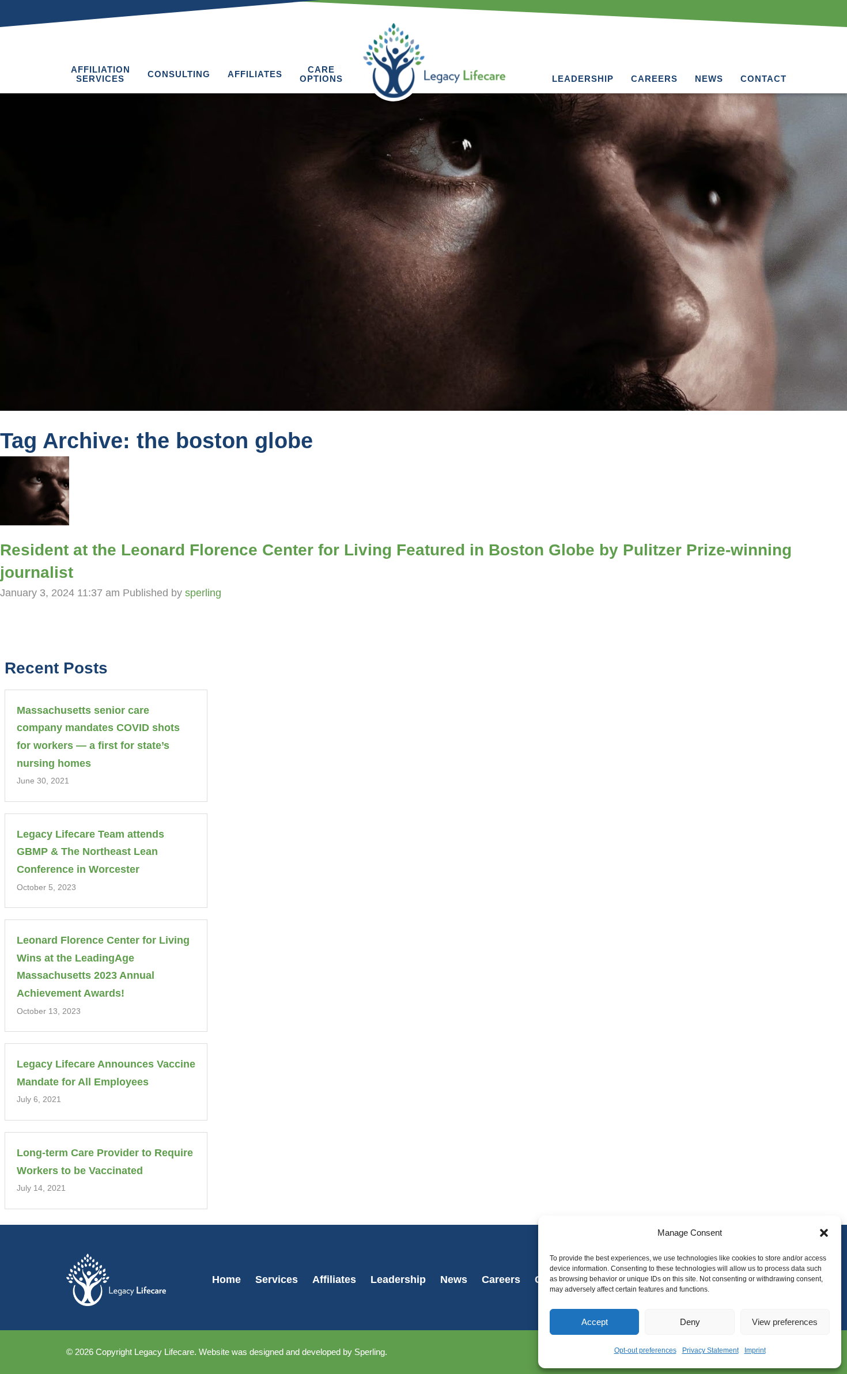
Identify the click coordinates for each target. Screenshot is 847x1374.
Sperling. (370, 1352)
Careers (654, 79)
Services (276, 1279)
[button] (824, 1233)
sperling (203, 593)
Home (226, 1279)
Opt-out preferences (645, 1350)
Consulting (179, 74)
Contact (763, 79)
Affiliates (255, 74)
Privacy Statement (710, 1350)
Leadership (583, 79)
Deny (690, 1322)
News (709, 79)
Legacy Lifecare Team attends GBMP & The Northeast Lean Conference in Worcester (90, 851)
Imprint (755, 1350)
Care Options (321, 74)
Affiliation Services (100, 74)
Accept (594, 1322)
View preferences (785, 1322)
